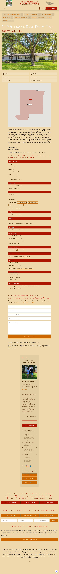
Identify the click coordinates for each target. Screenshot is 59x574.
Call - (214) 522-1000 (29, 475)
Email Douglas (28, 482)
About (42, 8)
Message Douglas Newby (29, 337)
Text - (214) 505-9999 (30, 478)
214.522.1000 (30, 157)
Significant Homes (24, 549)
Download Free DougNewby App (29, 539)
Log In (29, 561)
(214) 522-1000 (35, 557)
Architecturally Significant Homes (9, 549)
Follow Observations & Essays (29, 515)
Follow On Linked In (48, 515)
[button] (29, 104)
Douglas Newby (25, 357)
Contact (51, 8)
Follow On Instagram (10, 515)
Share (53, 31)
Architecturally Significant (37, 549)
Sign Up (54, 520)
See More (24, 389)
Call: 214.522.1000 (20, 302)
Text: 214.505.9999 (29, 302)
